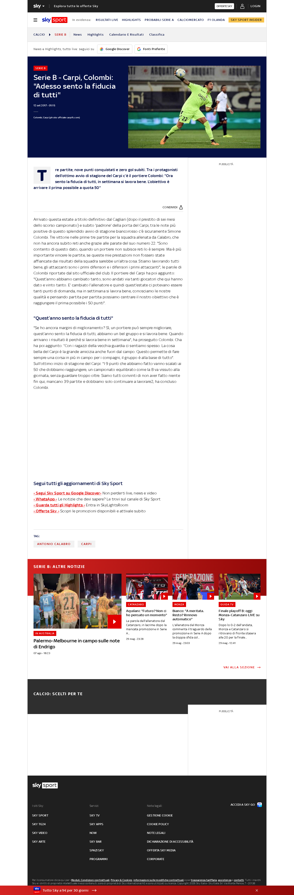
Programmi (98, 859)
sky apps (97, 824)
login (255, 6)
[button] (140, 890)
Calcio (39, 34)
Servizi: (94, 805)
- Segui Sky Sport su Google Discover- (67, 493)
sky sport (40, 815)
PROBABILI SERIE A (159, 20)
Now (93, 833)
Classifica (156, 34)
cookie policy (158, 824)
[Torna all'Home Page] (55, 20)
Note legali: (154, 805)
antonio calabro (54, 544)
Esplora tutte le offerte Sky (76, 6)
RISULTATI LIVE (107, 20)
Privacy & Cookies (121, 880)
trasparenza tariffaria (204, 880)
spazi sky (97, 850)
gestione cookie (160, 815)
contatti (239, 880)
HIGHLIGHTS (131, 20)
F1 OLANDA (216, 20)
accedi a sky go (243, 804)
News (78, 34)
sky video (39, 833)
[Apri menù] (35, 20)
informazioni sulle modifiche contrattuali (158, 880)
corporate (155, 859)
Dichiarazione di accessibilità (170, 841)
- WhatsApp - (45, 499)
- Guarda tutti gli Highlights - (59, 505)
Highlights (96, 34)
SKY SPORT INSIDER (246, 20)
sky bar (96, 841)
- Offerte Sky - (46, 511)
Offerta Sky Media (161, 850)
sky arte (39, 841)
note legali (156, 833)
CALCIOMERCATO (191, 20)
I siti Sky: (38, 805)
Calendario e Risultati (126, 34)
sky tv (94, 815)
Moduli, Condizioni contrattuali (90, 880)
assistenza (224, 880)
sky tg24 (39, 824)
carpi (86, 544)
